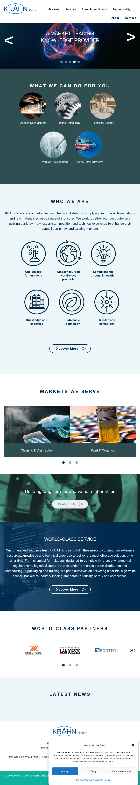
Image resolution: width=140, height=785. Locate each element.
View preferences (121, 771)
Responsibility (122, 9)
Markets (54, 9)
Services (70, 9)
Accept (65, 771)
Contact (130, 17)
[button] (133, 745)
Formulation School (94, 9)
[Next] (131, 38)
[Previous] (8, 38)
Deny (93, 771)
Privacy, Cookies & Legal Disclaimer (93, 780)
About (115, 17)
